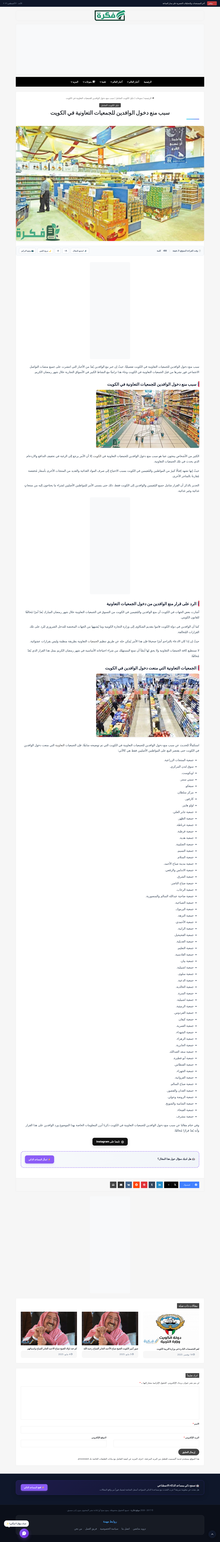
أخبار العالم (134, 81)
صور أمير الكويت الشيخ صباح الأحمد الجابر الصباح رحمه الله (111, 1348)
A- (58, 250)
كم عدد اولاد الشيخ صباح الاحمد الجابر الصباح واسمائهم (52, 1348)
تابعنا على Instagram (110, 1142)
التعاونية (60, 745)
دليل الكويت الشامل (125, 98)
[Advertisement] (110, 49)
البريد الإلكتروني (191, 1437)
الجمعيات (93, 641)
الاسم (196, 1423)
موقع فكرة (135, 1510)
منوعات (88, 81)
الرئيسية (148, 81)
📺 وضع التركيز (27, 250)
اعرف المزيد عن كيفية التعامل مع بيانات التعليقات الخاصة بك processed (110, 1458)
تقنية (104, 81)
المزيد (75, 81)
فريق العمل (91, 1528)
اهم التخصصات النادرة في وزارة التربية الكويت (178, 1348)
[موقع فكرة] (110, 15)
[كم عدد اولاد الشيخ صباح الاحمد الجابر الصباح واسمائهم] (49, 1328)
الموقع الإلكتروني (98, 1437)
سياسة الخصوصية (109, 1528)
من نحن (78, 1528)
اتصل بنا (126, 1528)
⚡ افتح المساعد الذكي (34, 1487)
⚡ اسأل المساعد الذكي (40, 1159)
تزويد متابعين (139, 1528)
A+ (66, 250)
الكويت (97, 456)
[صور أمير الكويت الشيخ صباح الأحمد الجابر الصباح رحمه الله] (110, 1328)
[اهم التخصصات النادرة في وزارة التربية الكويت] (171, 1329)
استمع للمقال (80, 250)
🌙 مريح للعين (45, 250)
